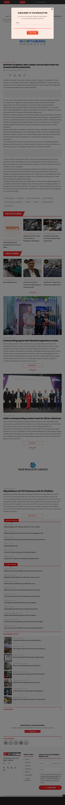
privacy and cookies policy (31, 28)
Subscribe (32, 33)
